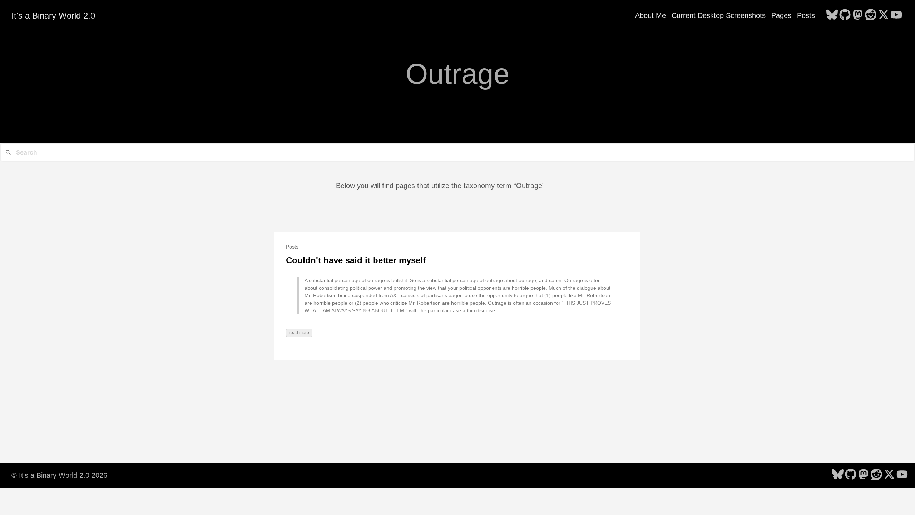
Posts (806, 15)
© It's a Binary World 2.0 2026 (59, 475)
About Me (650, 15)
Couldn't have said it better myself (356, 260)
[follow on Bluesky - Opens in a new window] (832, 15)
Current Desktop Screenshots (719, 15)
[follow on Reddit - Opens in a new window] (870, 15)
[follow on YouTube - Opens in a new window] (896, 15)
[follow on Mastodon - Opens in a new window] (858, 15)
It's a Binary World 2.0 (53, 15)
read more (299, 332)
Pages (781, 15)
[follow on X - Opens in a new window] (883, 15)
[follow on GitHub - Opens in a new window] (845, 15)
